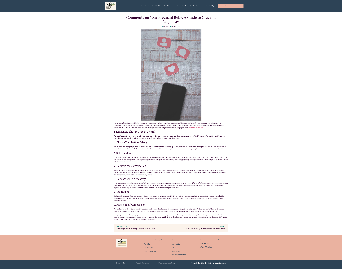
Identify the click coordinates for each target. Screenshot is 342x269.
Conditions (167, 6)
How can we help (154, 6)
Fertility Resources (199, 6)
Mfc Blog (211, 6)
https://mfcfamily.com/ (196, 128)
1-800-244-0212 (230, 6)
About (143, 6)
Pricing (187, 6)
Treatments (178, 6)
